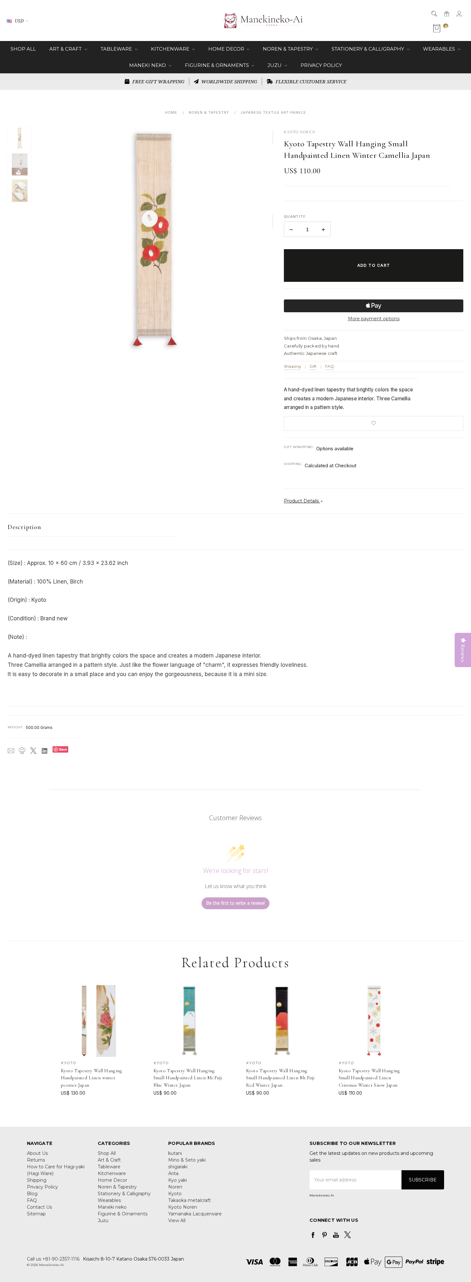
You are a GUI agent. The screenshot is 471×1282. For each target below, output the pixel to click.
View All (177, 1220)
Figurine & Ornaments (217, 65)
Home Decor (226, 49)
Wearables (439, 49)
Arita (173, 1173)
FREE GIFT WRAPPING (158, 81)
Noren (175, 1187)
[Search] (433, 13)
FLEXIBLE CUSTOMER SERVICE (310, 81)
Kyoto (175, 1193)
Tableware (117, 49)
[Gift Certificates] (446, 13)
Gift (313, 366)
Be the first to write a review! (235, 903)
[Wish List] (128, 1003)
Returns (36, 1160)
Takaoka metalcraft (189, 1200)
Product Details (302, 501)
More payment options (374, 319)
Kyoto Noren (182, 1207)
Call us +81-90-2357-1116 (53, 1259)
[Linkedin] (44, 750)
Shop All (23, 49)
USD (19, 21)
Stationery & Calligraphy (368, 49)
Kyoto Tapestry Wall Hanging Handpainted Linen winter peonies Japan (91, 1078)
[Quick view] (128, 989)
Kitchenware (171, 49)
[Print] (22, 750)
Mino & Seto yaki (187, 1160)
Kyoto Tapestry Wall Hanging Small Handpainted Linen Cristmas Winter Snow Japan (369, 1078)
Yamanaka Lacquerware (195, 1214)
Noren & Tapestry (288, 49)
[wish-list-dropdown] (373, 423)
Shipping (292, 366)
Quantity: (295, 216)
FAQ (329, 366)
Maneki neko (148, 65)
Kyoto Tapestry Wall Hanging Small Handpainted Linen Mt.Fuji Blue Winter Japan (187, 1078)
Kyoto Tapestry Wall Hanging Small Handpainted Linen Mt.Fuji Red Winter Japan (280, 1078)
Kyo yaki (177, 1180)
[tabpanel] (96, 1040)
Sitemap (36, 1214)
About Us (37, 1153)
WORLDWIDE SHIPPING (228, 81)
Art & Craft (66, 49)
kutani (175, 1153)
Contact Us (39, 1207)
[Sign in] (458, 13)
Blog (32, 1193)
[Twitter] (33, 750)
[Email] (11, 750)
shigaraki (177, 1167)
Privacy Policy (321, 65)
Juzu (275, 65)
